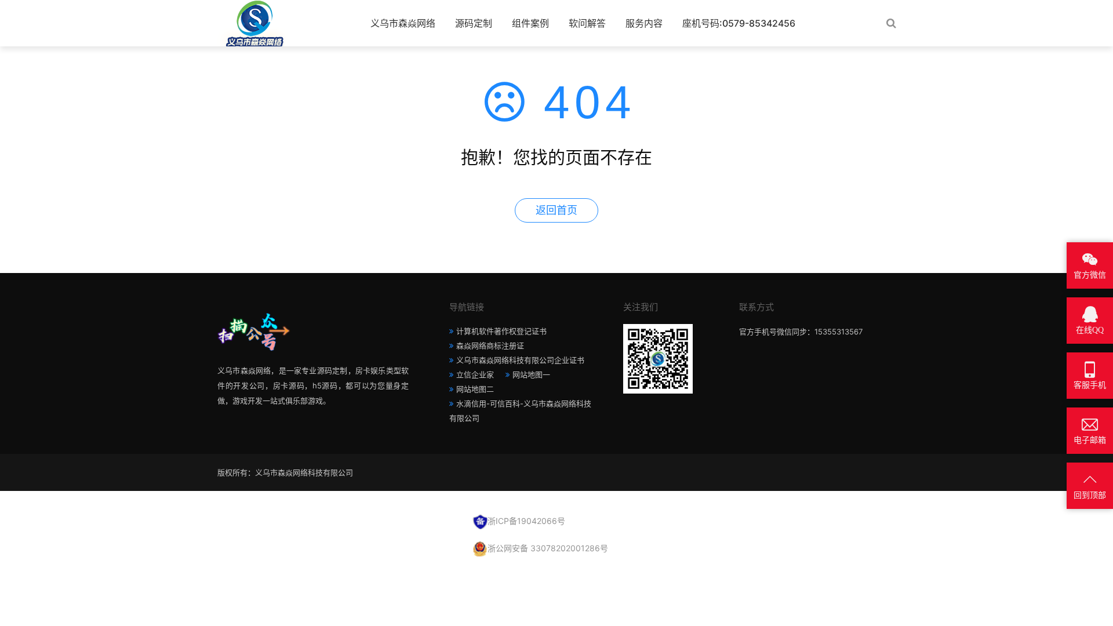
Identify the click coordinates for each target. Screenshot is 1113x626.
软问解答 (587, 23)
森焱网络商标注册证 (490, 345)
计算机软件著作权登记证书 (501, 331)
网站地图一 (531, 374)
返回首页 (556, 210)
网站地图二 (475, 389)
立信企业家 (475, 374)
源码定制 (473, 23)
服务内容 (644, 23)
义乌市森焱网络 (402, 23)
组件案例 (530, 23)
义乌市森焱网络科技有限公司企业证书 (520, 360)
